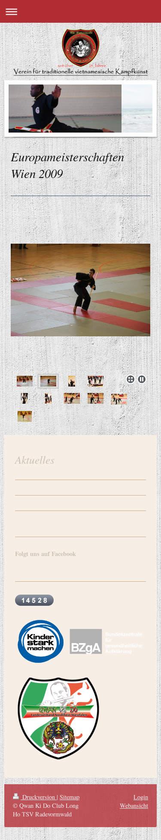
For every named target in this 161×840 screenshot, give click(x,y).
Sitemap (69, 797)
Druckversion (39, 797)
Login (141, 797)
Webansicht (134, 805)
